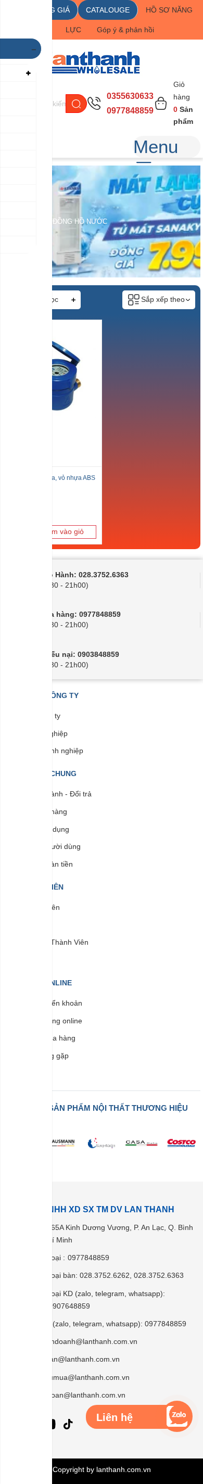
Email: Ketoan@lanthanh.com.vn (71, 1395)
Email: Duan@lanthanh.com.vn (69, 1359)
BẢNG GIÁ (52, 10)
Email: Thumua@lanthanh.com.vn (74, 1377)
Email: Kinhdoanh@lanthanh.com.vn (77, 1341)
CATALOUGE (108, 10)
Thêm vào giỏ (61, 531)
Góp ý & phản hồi (125, 30)
